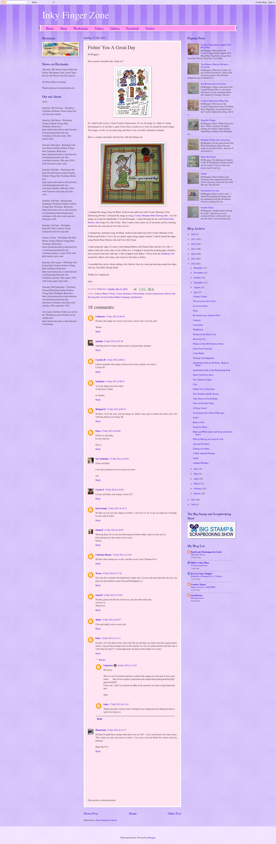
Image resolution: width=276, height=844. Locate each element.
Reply (98, 331)
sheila (98, 619)
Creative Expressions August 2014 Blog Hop (216, 46)
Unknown (100, 316)
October (197, 277)
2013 (193, 258)
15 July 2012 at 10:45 (113, 529)
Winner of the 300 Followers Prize (208, 343)
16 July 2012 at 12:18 (127, 665)
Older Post (174, 813)
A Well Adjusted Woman (204, 453)
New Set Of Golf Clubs (203, 403)
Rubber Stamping (122, 297)
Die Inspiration (197, 597)
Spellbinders (136, 297)
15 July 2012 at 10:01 (119, 458)
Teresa (99, 573)
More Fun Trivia (198, 554)
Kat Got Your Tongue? (202, 573)
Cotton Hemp (138, 293)
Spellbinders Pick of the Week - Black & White (211, 364)
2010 (193, 504)
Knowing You (199, 338)
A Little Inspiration (199, 565)
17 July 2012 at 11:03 (119, 704)
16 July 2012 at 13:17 (116, 729)
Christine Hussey (104, 554)
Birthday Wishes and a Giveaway (215, 139)
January (197, 493)
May (196, 473)
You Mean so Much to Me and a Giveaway (215, 65)
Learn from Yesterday (202, 348)
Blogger (151, 837)
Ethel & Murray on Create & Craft (208, 439)
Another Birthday (201, 462)
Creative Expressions (154, 293)
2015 (193, 248)
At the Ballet (198, 353)
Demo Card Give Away (203, 374)
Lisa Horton (196, 595)
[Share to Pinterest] (152, 289)
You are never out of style (204, 301)
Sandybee (100, 381)
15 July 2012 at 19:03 (113, 594)
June (196, 468)
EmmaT (99, 530)
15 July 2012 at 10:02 (114, 489)
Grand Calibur (107, 297)
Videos (99, 28)
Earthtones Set (167, 253)
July (196, 292)
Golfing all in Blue (201, 448)
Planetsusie (101, 730)
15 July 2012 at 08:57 (115, 381)
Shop (63, 28)
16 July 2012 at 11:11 (111, 638)
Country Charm (200, 296)
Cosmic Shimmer (123, 293)
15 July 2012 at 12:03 (122, 554)
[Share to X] (146, 289)
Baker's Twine (109, 293)
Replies (102, 659)
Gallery (115, 28)
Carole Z (100, 489)
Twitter (150, 28)
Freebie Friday (207, 207)
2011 (193, 499)
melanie (99, 341)
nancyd (99, 595)
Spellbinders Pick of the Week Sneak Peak (211, 370)
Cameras (197, 320)
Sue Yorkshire (102, 458)
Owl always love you (210, 190)
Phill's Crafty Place (200, 562)
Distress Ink (170, 293)
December (198, 267)
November (199, 272)
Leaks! (196, 417)
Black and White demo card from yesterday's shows (212, 433)
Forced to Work (200, 427)
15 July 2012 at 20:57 (111, 619)
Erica (98, 431)
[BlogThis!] (143, 289)
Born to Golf (198, 422)
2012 (193, 263)
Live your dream (200, 305)
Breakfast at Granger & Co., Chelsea (206, 576)
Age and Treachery (201, 443)
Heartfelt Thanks (208, 120)
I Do (195, 384)
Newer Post (91, 813)
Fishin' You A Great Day (204, 388)
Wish (195, 310)
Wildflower (198, 329)
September (199, 282)
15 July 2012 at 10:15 (117, 508)
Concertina (198, 324)
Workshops (80, 28)
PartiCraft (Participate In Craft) (206, 552)
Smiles (204, 173)
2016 (193, 243)
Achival (98, 293)
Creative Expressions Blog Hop (214, 100)
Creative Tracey (198, 584)
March (197, 483)
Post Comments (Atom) (106, 820)
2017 (193, 239)
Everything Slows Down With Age (208, 412)
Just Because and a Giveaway (213, 83)
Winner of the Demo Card (204, 334)
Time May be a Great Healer (205, 398)
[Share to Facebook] (149, 289)
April (196, 478)
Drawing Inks (94, 297)
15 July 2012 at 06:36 (115, 316)
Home (50, 28)
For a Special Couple (202, 379)
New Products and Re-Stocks (206, 393)
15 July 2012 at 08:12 (115, 359)
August (197, 287)
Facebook (132, 28)
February (198, 488)
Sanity (196, 458)
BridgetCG (101, 409)
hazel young (101, 508)
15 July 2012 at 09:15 (116, 409)
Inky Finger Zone (75, 14)
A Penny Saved (200, 408)
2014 (193, 253)
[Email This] (140, 289)
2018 (193, 234)
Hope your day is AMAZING (203, 587)
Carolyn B (100, 359)
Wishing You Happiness (203, 357)
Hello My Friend (208, 156)
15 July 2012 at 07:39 (113, 341)
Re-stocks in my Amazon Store (206, 315)
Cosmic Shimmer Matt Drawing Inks (151, 215)
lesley (98, 638)
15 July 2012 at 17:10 (112, 573)
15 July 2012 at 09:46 (111, 430)
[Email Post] (135, 288)
